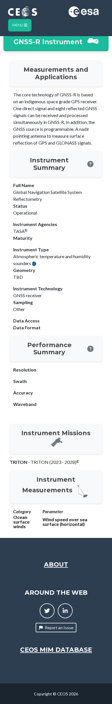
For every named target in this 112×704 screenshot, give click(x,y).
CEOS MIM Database (56, 649)
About (56, 564)
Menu (18, 25)
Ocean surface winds (21, 522)
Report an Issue (59, 627)
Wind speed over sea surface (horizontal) (65, 521)
